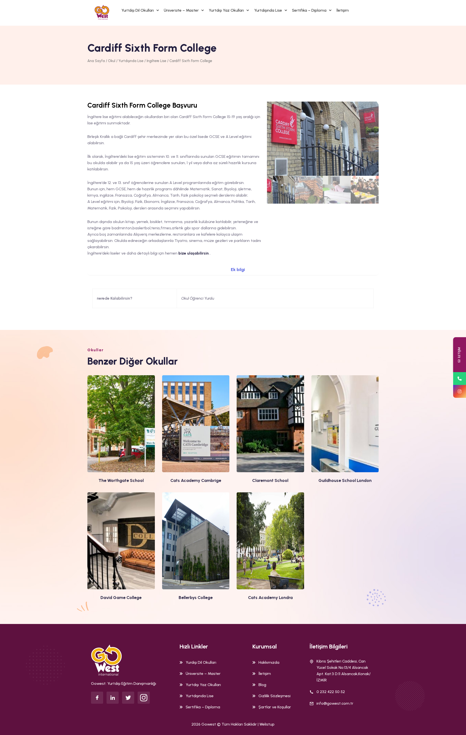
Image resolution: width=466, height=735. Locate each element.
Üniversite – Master (181, 10)
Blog (262, 684)
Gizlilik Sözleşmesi (274, 696)
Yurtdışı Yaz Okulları (226, 10)
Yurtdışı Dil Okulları (137, 10)
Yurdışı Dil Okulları (201, 662)
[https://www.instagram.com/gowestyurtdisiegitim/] (459, 391)
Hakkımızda (268, 662)
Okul (111, 61)
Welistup (267, 724)
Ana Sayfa (96, 61)
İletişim (342, 10)
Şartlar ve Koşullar (274, 707)
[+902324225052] (459, 378)
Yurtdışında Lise (268, 10)
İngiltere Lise (156, 61)
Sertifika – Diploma (309, 10)
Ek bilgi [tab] (238, 269)
